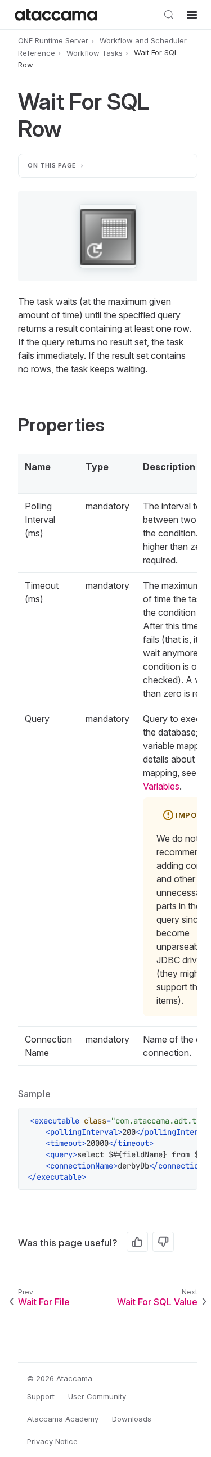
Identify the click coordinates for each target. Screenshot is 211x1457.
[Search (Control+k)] (169, 14)
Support (41, 1396)
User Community (97, 1396)
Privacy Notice (52, 1441)
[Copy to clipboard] (183, 1122)
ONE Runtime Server (53, 40)
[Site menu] (192, 14)
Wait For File (44, 1301)
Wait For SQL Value (157, 1301)
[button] (108, 236)
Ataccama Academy (62, 1418)
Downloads (131, 1418)
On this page (52, 165)
